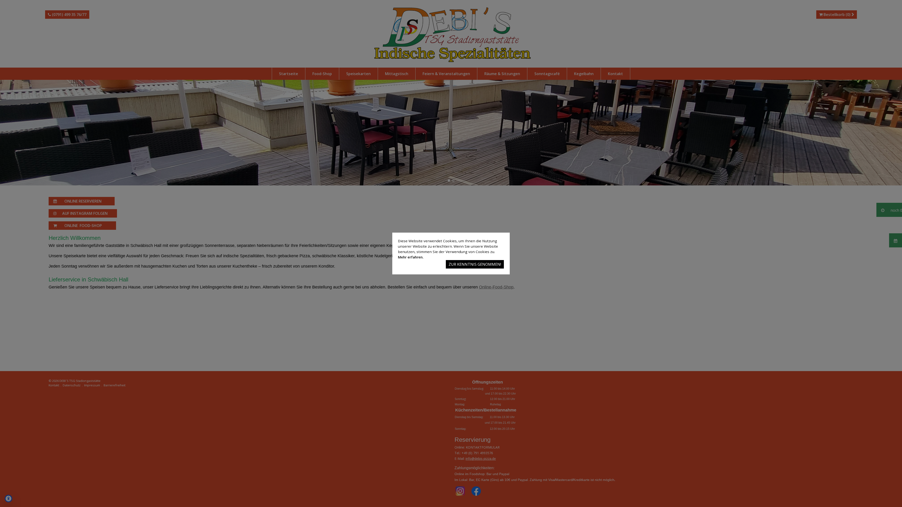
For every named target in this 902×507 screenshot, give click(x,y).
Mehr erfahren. (411, 257)
